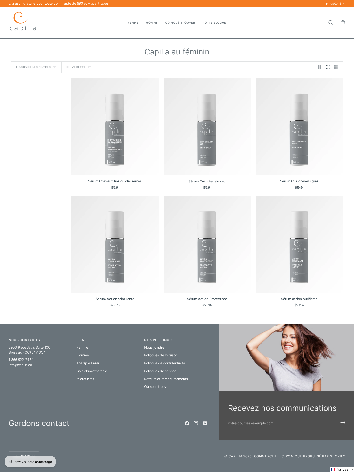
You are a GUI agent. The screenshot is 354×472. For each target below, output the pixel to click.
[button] (133, 22)
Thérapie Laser (88, 363)
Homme (83, 355)
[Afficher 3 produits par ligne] (328, 67)
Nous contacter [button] (24, 340)
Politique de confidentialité (164, 363)
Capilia (236, 456)
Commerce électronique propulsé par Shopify (299, 456)
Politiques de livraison (160, 355)
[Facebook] (187, 423)
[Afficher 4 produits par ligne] (337, 67)
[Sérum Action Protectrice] (207, 244)
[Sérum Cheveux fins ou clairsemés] (115, 126)
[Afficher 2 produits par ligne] (319, 67)
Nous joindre (154, 347)
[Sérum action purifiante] (299, 244)
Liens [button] (82, 340)
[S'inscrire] (341, 422)
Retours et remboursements (166, 379)
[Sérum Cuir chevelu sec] (207, 126)
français (333, 3)
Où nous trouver (157, 386)
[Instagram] (196, 423)
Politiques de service (160, 371)
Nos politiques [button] (159, 340)
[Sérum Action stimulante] (115, 244)
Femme (82, 347)
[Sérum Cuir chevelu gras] (299, 126)
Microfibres (85, 379)
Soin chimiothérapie (92, 371)
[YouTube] (205, 423)
